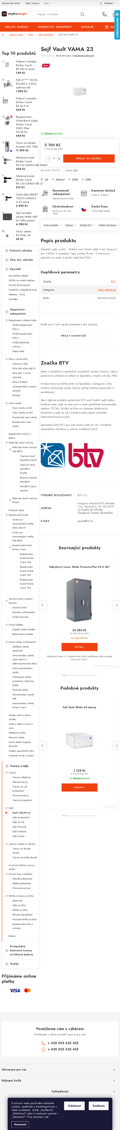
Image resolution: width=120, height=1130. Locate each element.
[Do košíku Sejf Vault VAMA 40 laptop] (80, 787)
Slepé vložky (18, 351)
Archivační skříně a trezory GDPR (22, 867)
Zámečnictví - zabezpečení (18, 311)
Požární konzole (20, 617)
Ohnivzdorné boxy (21, 888)
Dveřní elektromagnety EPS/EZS (20, 744)
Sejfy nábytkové (21, 812)
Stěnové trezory (20, 782)
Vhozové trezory (20, 795)
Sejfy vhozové (19, 826)
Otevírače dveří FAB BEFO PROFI (28, 458)
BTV (76, 170)
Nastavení (20, 1124)
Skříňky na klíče (20, 910)
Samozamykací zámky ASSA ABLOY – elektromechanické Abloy (24, 659)
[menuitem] (18, 27)
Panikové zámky (20, 689)
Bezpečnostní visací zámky (21, 424)
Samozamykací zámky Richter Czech (23, 705)
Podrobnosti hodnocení (83, 55)
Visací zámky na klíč (22, 407)
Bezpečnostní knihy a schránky (22, 926)
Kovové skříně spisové (19, 285)
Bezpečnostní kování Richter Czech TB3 (27, 571)
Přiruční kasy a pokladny (20, 874)
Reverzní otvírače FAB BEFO (28, 479)
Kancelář (15, 269)
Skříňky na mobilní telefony (22, 280)
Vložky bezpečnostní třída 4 (22, 327)
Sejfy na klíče (18, 905)
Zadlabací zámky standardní (20, 648)
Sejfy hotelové (19, 831)
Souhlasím (99, 1106)
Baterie (12, 936)
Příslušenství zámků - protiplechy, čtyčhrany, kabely (23, 681)
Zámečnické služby (11, 3)
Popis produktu (51, 225)
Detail (80, 647)
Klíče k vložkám (20, 381)
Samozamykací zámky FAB (23, 696)
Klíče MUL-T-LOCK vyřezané (21, 375)
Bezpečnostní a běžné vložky (23, 320)
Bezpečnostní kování (19, 514)
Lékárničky (17, 900)
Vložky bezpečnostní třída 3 (22, 335)
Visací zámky (15, 403)
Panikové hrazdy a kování (21, 755)
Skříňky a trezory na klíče (21, 895)
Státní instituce (32, 3)
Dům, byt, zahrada (21, 260)
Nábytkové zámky (17, 732)
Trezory (12, 772)
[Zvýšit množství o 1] (59, 158)
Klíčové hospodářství (22, 914)
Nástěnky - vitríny (17, 294)
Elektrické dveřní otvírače (21, 442)
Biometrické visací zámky (24, 417)
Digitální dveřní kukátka (23, 629)
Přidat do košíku (89, 158)
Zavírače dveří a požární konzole (21, 600)
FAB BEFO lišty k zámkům (28, 488)
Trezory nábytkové (21, 777)
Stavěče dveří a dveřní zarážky (20, 717)
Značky (14, 964)
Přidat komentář (73, 335)
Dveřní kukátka (16, 624)
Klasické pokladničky (22, 878)
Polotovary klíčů (20, 363)
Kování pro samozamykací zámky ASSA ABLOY (23, 523)
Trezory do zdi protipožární (19, 788)
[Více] (111, 27)
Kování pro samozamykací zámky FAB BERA (23, 536)
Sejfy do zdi (18, 822)
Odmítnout (74, 1106)
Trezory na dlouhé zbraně (21, 850)
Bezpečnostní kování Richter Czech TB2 (27, 583)
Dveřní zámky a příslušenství (22, 642)
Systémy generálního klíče (21, 750)
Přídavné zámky (16, 510)
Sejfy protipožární (21, 817)
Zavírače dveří (19, 607)
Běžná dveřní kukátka (22, 634)
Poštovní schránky (21, 250)
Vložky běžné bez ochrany (21, 344)
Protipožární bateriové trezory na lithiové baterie (21, 950)
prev (42, 605)
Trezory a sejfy (19, 766)
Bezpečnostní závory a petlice (20, 436)
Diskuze (69, 225)
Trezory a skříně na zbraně (22, 844)
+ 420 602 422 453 (105, 14)
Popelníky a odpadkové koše (23, 289)
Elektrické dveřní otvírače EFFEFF (24, 500)
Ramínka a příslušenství (23, 612)
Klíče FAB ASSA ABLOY (24, 368)
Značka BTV (86, 225)
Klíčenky (16, 395)
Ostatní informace (107, 225)
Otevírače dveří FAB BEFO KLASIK (27, 469)
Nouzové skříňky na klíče (24, 919)
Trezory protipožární (22, 800)
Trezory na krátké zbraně (24, 857)
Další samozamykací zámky (22, 670)
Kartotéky (13, 299)
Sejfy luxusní (18, 836)
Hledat (82, 14)
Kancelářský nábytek (18, 275)
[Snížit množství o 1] (49, 158)
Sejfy (11, 808)
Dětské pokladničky (21, 883)
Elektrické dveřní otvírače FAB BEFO (24, 449)
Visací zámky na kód (22, 412)
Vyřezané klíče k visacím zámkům (24, 388)
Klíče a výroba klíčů (18, 359)
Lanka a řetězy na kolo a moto (21, 726)
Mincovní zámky (16, 737)
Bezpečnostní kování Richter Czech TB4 (27, 558)
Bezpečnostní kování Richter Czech (22, 547)
